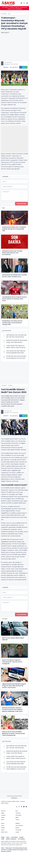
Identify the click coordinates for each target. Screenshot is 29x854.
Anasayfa (4, 13)
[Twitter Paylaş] (23, 67)
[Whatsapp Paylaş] (26, 67)
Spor (9, 13)
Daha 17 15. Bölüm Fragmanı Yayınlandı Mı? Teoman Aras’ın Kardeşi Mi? (14, 8)
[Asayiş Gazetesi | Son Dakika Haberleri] (8, 3)
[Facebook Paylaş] (20, 67)
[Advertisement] (14, 49)
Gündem (10, 385)
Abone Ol (6, 67)
